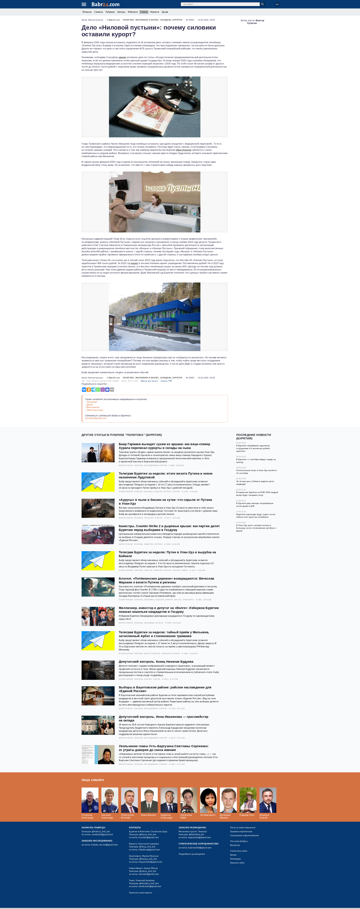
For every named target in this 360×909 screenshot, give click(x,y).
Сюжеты (98, 12)
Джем (89, 404)
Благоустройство (152, 653)
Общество (148, 544)
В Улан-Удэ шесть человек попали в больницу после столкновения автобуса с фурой (256, 528)
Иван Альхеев (184, 150)
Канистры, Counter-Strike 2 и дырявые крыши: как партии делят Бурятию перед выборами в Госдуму (169, 528)
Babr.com (105, 4)
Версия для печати (149, 381)
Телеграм (91, 402)
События (158, 491)
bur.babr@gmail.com (96, 418)
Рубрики (110, 12)
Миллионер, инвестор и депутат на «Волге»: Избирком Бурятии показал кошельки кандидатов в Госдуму (169, 609)
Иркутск (177, 600)
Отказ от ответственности (243, 827)
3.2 (98, 903)
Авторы (121, 12)
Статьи (144, 12)
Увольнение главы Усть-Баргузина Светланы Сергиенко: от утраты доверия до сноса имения (164, 748)
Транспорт (149, 518)
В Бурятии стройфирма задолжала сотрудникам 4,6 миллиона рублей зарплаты (253, 448)
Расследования (151, 465)
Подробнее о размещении (192, 854)
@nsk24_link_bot (147, 871)
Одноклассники (94, 410)
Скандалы (165, 20)
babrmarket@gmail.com (199, 848)
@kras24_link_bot (148, 859)
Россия (176, 491)
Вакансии (235, 845)
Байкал (184, 570)
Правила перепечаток (241, 831)
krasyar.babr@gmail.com (150, 862)
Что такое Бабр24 (239, 841)
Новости (154, 12)
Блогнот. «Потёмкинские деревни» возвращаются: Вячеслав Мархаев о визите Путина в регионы (166, 580)
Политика (128, 20)
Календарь (235, 859)
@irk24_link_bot (147, 847)
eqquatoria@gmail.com (199, 837)
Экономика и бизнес (147, 20)
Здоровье (148, 491)
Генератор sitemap (145, 903)
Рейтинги (133, 12)
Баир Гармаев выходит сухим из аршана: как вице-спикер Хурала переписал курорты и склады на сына (164, 446)
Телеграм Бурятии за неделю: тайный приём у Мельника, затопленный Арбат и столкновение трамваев (164, 634)
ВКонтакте (93, 407)
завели (122, 57)
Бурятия (177, 20)
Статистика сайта (238, 851)
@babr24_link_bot (101, 831)
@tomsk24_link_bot (148, 883)
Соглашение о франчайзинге (244, 835)
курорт (134, 263)
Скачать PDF (166, 381)
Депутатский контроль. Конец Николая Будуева (156, 661)
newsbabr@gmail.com (102, 834)
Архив (165, 12)
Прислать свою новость (140, 893)
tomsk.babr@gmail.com (150, 886)
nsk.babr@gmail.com (149, 874)
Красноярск (188, 600)
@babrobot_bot (196, 834)
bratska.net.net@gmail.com (104, 845)
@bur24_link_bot (147, 834)
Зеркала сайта (237, 863)
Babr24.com (114, 20)
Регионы (87, 12)
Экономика (149, 600)
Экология (157, 570)
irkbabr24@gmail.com (149, 850)
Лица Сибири (93, 780)
